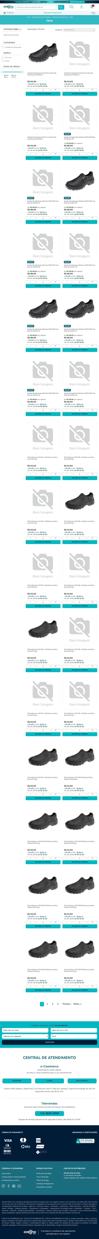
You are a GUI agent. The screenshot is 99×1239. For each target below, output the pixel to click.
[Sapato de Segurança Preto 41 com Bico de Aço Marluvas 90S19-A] (43, 117)
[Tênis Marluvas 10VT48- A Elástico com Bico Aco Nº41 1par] (43, 629)
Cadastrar (49, 1042)
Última (76, 1004)
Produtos (10, 13)
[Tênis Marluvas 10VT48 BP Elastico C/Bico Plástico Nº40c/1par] (79, 758)
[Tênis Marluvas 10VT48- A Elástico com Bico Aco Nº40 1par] (79, 565)
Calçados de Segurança (60, 17)
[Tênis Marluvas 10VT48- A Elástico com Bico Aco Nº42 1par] (79, 629)
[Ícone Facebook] (8, 1187)
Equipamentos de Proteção (41, 17)
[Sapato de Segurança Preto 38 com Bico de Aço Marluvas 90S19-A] (43, 53)
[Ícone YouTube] (19, 1187)
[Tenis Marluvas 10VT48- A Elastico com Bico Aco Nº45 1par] (43, 758)
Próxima (66, 1004)
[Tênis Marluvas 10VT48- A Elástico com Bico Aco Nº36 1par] (79, 437)
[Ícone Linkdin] (13, 1187)
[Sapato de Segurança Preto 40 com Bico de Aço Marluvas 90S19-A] (79, 53)
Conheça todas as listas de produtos (14, 1177)
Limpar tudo (17, 29)
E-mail (49, 1081)
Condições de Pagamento (44, 1184)
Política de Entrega (42, 1180)
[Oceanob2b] (9, 7)
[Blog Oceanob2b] (93, 13)
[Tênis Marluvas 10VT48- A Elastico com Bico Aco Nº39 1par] (43, 565)
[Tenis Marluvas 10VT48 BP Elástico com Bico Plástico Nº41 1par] (79, 950)
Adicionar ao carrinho (43, 93)
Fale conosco (82, 1081)
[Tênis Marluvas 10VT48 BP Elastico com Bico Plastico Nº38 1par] (79, 886)
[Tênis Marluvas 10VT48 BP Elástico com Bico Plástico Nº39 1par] (43, 950)
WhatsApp (17, 1081)
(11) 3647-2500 (49, 1113)
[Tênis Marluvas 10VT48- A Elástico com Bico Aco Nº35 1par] (43, 437)
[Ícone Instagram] (3, 1187)
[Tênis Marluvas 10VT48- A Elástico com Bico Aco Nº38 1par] (79, 501)
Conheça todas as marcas (10, 1180)
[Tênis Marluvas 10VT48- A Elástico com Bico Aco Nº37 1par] (43, 501)
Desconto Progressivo (52, 13)
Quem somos (6, 1173)
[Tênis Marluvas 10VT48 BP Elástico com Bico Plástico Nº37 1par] (43, 886)
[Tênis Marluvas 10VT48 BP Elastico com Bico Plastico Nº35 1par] (43, 822)
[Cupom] (49, 2)
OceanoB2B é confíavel (44, 1187)
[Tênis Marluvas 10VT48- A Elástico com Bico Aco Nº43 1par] (43, 694)
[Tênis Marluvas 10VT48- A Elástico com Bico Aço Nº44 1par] (79, 694)
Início (29, 17)
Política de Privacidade (43, 1173)
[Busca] (61, 7)
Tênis (71, 17)
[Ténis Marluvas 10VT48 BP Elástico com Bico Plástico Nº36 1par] (79, 822)
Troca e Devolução (42, 1177)
